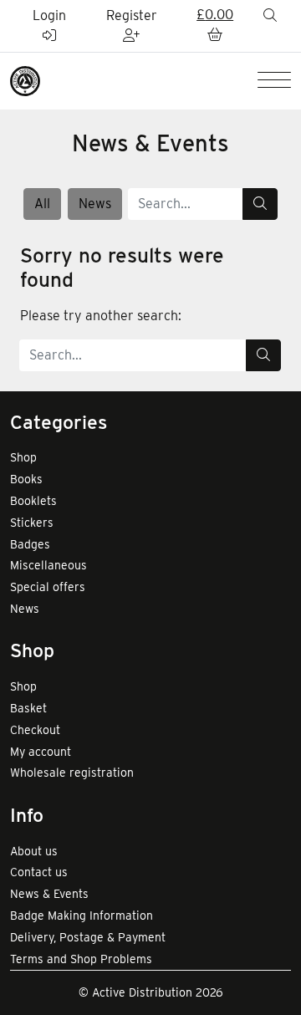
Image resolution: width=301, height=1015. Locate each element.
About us (34, 851)
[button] (215, 26)
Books (26, 479)
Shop (23, 457)
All (42, 204)
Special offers (47, 587)
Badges (30, 544)
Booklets (33, 501)
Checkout (35, 730)
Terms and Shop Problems (81, 959)
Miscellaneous (48, 565)
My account (40, 751)
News (95, 204)
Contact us (39, 872)
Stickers (32, 522)
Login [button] (49, 15)
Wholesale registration (72, 772)
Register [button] (131, 15)
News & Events (49, 893)
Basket (28, 708)
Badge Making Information (81, 915)
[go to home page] (25, 80)
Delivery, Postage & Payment (88, 937)
